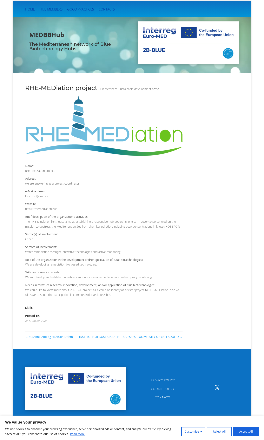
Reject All (219, 431)
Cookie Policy (162, 389)
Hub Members (51, 10)
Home (30, 10)
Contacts (107, 10)
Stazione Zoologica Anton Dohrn (49, 337)
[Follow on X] (217, 387)
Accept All (246, 431)
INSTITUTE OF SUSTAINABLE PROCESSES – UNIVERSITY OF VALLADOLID (131, 337)
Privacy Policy (163, 380)
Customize (192, 431)
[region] (132, 428)
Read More (77, 434)
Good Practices (80, 10)
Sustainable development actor (139, 89)
